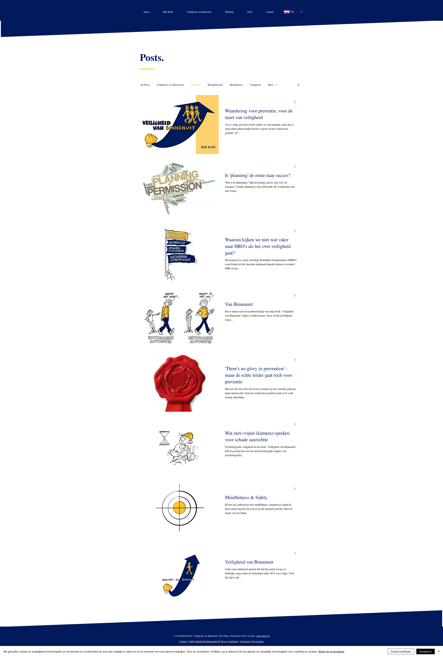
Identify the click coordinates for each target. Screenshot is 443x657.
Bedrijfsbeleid (215, 84)
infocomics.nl (263, 635)
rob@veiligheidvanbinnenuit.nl (204, 641)
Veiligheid (255, 84)
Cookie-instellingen (401, 651)
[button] (298, 85)
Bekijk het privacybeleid (331, 651)
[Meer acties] (296, 102)
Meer (270, 84)
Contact (183, 641)
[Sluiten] (439, 651)
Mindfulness (236, 84)
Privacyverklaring (229, 641)
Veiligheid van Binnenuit (170, 84)
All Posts (145, 84)
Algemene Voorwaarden (252, 641)
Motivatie (196, 84)
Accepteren (425, 651)
